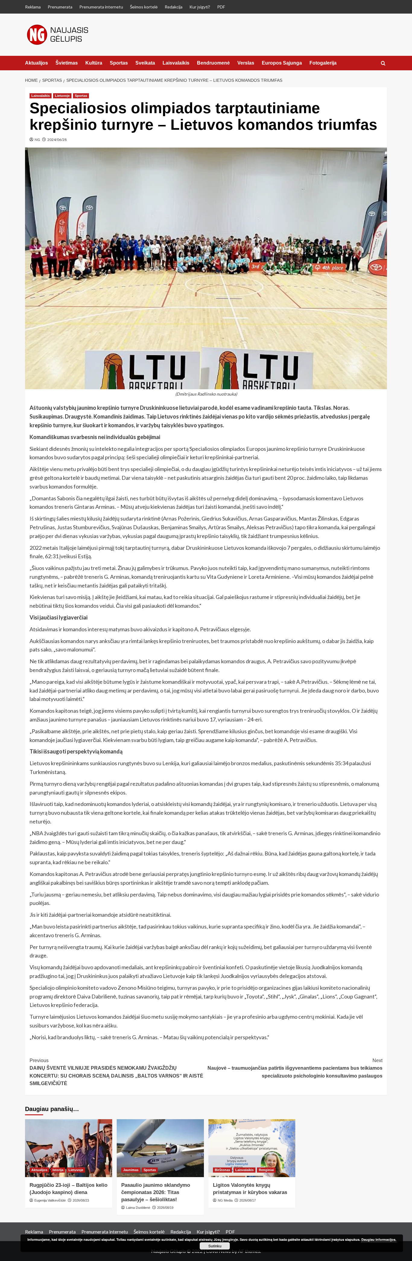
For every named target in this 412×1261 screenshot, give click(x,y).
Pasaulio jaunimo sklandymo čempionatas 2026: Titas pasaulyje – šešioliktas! (155, 1192)
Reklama (33, 6)
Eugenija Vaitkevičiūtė (50, 1200)
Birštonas (222, 1170)
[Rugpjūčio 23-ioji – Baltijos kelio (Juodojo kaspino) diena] (68, 1148)
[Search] (383, 63)
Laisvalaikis (176, 62)
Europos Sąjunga (282, 62)
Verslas (245, 62)
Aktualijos (36, 62)
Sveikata (145, 62)
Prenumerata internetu (101, 6)
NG (37, 139)
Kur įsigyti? (199, 6)
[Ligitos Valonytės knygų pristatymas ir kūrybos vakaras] (252, 1148)
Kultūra (93, 62)
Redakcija (173, 6)
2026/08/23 (81, 1200)
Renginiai (266, 1170)
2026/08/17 (247, 1200)
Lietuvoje (62, 95)
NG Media (225, 1200)
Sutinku (214, 1246)
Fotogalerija (323, 62)
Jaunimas (130, 1170)
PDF (221, 6)
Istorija (57, 1170)
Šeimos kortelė (144, 6)
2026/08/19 (165, 1207)
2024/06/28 (57, 139)
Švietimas (66, 62)
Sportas (119, 62)
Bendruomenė (213, 62)
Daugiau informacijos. (378, 1239)
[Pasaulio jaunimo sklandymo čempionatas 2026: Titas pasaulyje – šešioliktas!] (160, 1148)
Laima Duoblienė (138, 1207)
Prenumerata (60, 6)
